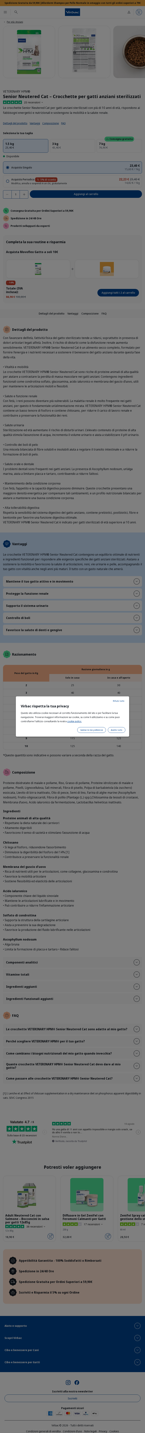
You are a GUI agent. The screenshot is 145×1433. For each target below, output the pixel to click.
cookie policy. (74, 721)
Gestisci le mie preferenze (91, 730)
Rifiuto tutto (118, 701)
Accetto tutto (116, 730)
